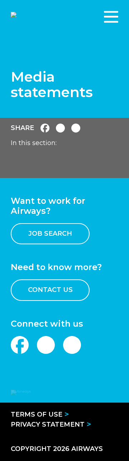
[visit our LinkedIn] (46, 345)
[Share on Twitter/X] (75, 128)
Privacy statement (48, 424)
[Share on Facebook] (44, 128)
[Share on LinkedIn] (60, 128)
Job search (50, 233)
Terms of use (36, 414)
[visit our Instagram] (72, 345)
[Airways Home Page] (49, 16)
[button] (111, 17)
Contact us (50, 290)
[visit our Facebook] (20, 345)
